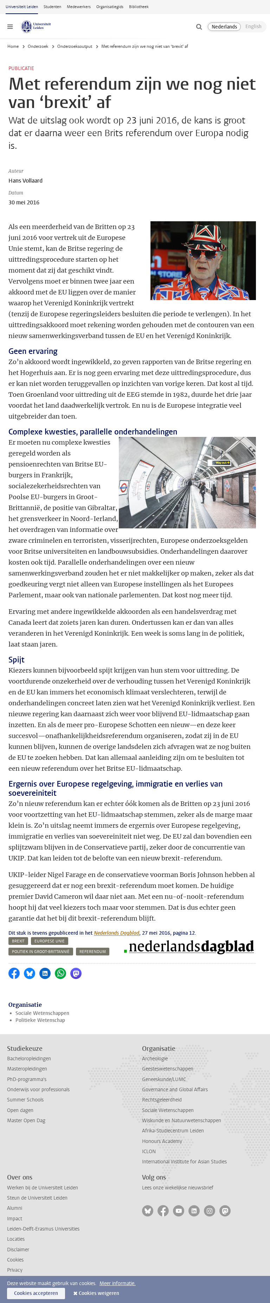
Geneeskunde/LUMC (164, 1079)
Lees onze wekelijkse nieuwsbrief (177, 1187)
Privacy (14, 1270)
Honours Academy (162, 1141)
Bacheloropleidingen (29, 1058)
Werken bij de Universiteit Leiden (42, 1187)
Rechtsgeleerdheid (162, 1100)
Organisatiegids (109, 6)
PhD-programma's (26, 1079)
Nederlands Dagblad (116, 933)
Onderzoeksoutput (74, 46)
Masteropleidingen (27, 1069)
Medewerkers (79, 6)
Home (13, 46)
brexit (18, 941)
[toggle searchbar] (199, 27)
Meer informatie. (117, 1283)
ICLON (149, 1151)
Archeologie (155, 1058)
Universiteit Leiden (22, 6)
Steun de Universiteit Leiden (37, 1198)
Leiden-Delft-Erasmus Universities (43, 1229)
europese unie (49, 941)
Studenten (52, 6)
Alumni (14, 1208)
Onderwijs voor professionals (38, 1089)
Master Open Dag (26, 1120)
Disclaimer (18, 1249)
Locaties (16, 1239)
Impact (14, 1218)
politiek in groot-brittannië (41, 951)
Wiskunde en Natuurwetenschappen (181, 1120)
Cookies (15, 1260)
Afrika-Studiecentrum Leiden (173, 1130)
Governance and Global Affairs (175, 1089)
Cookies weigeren (99, 1293)
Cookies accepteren (36, 1293)
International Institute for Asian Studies (184, 1161)
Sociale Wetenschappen (42, 1013)
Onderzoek (38, 46)
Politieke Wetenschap (40, 1020)
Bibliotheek (139, 6)
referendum (92, 951)
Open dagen (20, 1110)
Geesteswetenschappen (167, 1069)
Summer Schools (25, 1100)
